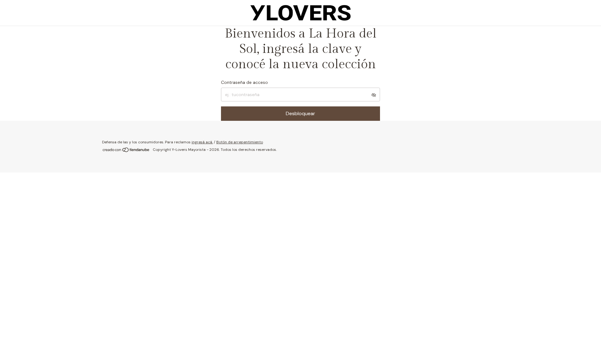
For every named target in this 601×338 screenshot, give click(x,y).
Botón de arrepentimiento (239, 142)
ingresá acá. (202, 142)
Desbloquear (300, 113)
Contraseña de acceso (244, 82)
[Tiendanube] (126, 151)
